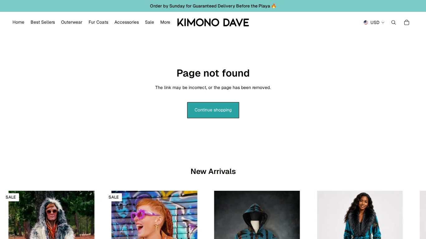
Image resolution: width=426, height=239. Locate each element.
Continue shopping (213, 110)
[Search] (393, 22)
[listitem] (165, 22)
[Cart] (407, 22)
